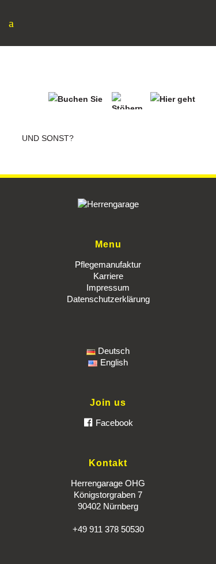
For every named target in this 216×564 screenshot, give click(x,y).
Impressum (108, 287)
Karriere (108, 276)
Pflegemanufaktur (108, 264)
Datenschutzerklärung (108, 299)
